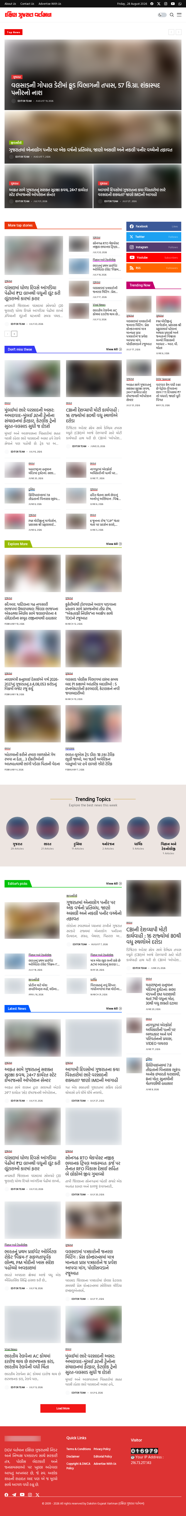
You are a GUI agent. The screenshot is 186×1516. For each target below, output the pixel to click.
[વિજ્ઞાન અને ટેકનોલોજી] (168, 836)
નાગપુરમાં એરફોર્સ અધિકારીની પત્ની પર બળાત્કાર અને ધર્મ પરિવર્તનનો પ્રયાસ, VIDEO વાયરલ (161, 1034)
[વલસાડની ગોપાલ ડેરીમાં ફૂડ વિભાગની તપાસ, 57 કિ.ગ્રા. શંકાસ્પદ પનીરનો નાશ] (93, 75)
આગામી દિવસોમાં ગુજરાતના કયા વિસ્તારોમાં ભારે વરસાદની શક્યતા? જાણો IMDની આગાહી (132, 192)
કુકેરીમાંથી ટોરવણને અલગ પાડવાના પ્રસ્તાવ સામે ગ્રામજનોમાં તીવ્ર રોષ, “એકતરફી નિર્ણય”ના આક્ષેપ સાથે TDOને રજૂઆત (90, 611)
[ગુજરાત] (17, 836)
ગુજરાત (17, 77)
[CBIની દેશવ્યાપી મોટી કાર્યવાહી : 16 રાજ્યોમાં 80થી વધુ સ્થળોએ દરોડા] (94, 378)
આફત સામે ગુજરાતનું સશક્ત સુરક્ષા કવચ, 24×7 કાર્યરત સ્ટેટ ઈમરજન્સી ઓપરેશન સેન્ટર (48, 192)
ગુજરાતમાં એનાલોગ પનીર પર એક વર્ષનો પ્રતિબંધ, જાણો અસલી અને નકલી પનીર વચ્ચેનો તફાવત (82, 32)
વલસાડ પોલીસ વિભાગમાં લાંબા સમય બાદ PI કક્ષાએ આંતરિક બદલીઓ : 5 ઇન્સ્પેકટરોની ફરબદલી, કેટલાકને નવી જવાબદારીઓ (92, 686)
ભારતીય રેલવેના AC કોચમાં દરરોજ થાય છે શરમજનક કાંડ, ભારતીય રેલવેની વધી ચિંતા (107, 316)
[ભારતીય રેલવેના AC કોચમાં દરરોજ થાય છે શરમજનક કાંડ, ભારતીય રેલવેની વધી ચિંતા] (79, 311)
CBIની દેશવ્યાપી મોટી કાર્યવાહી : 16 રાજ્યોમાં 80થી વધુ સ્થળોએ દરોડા (92, 415)
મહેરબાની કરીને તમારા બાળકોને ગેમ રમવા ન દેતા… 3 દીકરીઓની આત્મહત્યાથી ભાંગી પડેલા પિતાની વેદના (32, 759)
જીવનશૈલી (16, 143)
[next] (14, 334)
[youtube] (173, 3)
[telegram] (14, 1495)
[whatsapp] (180, 3)
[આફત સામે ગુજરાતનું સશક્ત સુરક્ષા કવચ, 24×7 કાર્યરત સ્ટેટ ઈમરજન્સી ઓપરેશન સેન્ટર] (49, 186)
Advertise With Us (105, 1464)
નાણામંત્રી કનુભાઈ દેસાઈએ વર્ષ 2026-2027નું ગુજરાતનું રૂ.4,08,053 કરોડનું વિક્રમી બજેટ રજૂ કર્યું (32, 683)
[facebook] (151, 3)
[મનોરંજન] (108, 836)
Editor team (25, 101)
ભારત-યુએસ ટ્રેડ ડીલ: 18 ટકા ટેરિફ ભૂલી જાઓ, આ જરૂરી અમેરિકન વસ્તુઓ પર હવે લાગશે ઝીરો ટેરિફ (90, 759)
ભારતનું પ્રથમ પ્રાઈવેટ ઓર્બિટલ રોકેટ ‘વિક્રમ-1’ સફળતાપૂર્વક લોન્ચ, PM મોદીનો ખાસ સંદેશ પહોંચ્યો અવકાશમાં (30, 1259)
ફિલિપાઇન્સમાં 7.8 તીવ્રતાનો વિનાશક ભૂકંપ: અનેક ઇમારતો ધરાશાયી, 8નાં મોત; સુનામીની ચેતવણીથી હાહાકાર (163, 1074)
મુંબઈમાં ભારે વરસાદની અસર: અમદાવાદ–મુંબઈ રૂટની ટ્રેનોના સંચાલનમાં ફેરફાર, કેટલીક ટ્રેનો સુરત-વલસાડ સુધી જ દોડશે (30, 417)
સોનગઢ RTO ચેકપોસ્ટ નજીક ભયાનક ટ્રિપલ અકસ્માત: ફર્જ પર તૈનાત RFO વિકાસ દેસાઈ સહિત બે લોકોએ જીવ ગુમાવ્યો (92, 1165)
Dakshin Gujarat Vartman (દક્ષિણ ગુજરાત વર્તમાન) (115, 1503)
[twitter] (158, 3)
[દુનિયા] (78, 836)
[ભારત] (47, 836)
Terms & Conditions (78, 1449)
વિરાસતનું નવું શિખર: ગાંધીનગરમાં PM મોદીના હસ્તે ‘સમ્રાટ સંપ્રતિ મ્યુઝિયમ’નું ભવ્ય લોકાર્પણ (106, 991)
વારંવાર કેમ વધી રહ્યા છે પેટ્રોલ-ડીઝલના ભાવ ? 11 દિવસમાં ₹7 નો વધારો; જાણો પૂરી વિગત (168, 392)
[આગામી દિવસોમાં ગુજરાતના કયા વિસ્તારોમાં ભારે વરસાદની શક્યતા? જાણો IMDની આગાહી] (137, 186)
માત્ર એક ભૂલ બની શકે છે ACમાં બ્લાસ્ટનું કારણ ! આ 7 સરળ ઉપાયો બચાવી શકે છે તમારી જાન (106, 966)
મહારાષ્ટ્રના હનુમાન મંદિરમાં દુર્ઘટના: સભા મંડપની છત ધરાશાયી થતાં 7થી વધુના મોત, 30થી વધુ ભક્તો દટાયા (162, 994)
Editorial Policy (103, 1456)
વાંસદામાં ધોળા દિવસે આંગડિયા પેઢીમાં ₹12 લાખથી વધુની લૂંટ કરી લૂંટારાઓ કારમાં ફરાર (32, 293)
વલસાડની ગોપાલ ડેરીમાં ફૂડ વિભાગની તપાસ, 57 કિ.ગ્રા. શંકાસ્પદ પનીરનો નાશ (85, 88)
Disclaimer (72, 1456)
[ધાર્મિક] (138, 836)
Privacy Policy (102, 1449)
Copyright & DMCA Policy (78, 1466)
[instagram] (165, 3)
